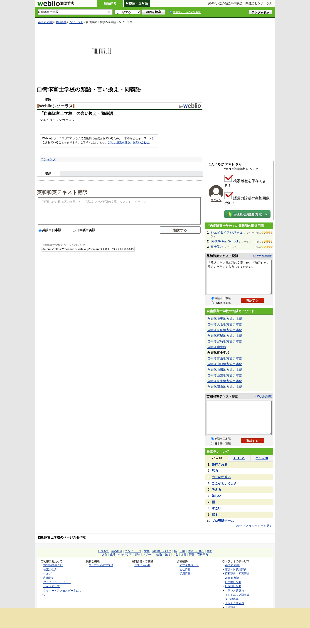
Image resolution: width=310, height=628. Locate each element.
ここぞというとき (224, 483)
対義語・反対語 (137, 3)
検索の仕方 (50, 569)
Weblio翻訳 (232, 577)
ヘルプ (47, 573)
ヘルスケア (125, 554)
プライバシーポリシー (57, 582)
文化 (104, 554)
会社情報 (185, 569)
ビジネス (103, 551)
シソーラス (76, 22)
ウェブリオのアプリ (101, 565)
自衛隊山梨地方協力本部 (224, 375)
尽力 (215, 470)
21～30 (262, 458)
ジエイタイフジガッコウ (228, 232)
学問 (209, 551)
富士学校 (217, 247)
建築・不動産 (196, 551)
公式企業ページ (189, 565)
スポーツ (148, 554)
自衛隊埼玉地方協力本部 (224, 318)
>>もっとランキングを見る (254, 526)
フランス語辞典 (234, 590)
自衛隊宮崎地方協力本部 (224, 341)
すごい (216, 508)
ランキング (48, 159)
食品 (167, 554)
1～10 (216, 458)
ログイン (216, 200)
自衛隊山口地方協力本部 (224, 364)
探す (215, 514)
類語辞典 (110, 3)
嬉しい (216, 496)
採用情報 (185, 573)
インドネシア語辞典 (237, 594)
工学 (182, 551)
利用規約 (48, 577)
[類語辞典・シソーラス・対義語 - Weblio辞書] (48, 5)
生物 (159, 554)
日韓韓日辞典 (233, 586)
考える (216, 489)
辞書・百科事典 (198, 554)
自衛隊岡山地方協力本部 (224, 387)
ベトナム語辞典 (234, 603)
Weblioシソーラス (56, 106)
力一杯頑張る (221, 477)
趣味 (137, 554)
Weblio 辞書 (45, 22)
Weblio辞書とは (53, 565)
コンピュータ (133, 551)
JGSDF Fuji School (224, 241)
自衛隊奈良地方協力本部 (224, 330)
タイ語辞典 (232, 598)
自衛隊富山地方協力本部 (224, 358)
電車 (147, 551)
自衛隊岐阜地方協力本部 (224, 381)
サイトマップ (51, 586)
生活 (113, 554)
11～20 (239, 458)
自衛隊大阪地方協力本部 (224, 324)
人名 (175, 554)
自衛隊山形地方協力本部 (224, 369)
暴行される (220, 464)
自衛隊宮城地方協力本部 (224, 335)
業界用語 (116, 551)
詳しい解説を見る (119, 142)
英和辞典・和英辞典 (237, 573)
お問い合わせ (141, 142)
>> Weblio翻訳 (262, 256)
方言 (183, 554)
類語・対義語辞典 (236, 569)
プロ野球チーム (223, 521)
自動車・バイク (161, 551)
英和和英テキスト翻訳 (62, 191)
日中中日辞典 (233, 582)
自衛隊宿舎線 (216, 347)
